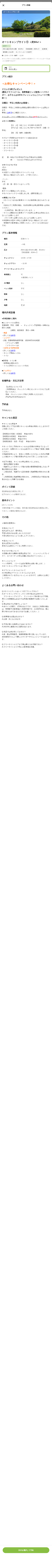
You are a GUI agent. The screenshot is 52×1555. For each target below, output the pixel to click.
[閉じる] (3, 5)
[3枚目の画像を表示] (27, 33)
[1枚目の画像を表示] (20, 33)
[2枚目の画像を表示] (24, 33)
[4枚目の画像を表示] (31, 33)
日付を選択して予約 (26, 1550)
